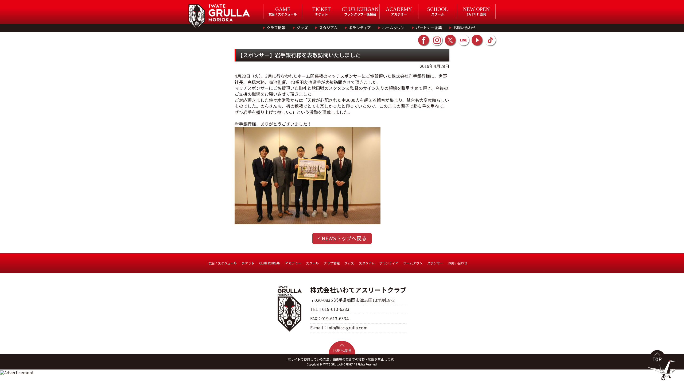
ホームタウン (393, 27)
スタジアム (328, 27)
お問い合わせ (464, 27)
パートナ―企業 (429, 27)
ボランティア (360, 27)
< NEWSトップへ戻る (342, 238)
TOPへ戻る (342, 350)
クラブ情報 (276, 27)
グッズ (302, 27)
